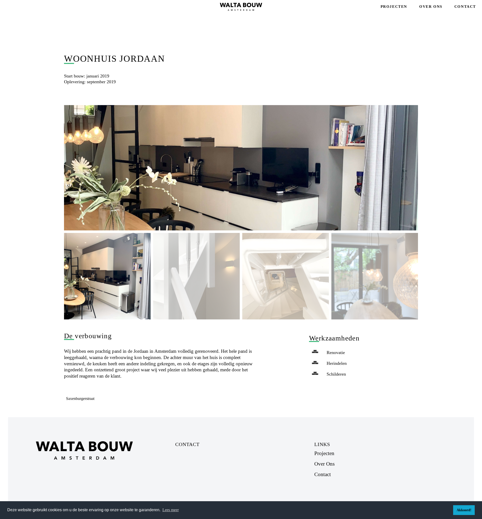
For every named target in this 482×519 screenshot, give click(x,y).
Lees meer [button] (170, 510)
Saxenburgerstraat (80, 398)
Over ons (430, 7)
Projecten (394, 7)
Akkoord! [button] (464, 510)
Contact (465, 7)
